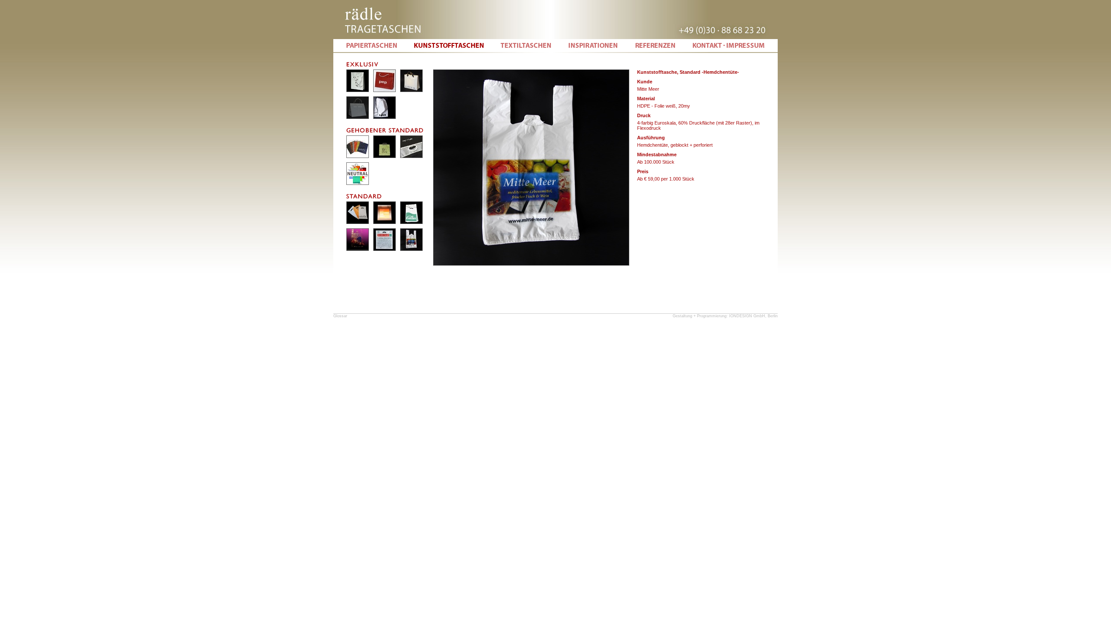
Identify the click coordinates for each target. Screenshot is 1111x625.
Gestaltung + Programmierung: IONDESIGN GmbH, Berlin (725, 316)
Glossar (340, 316)
